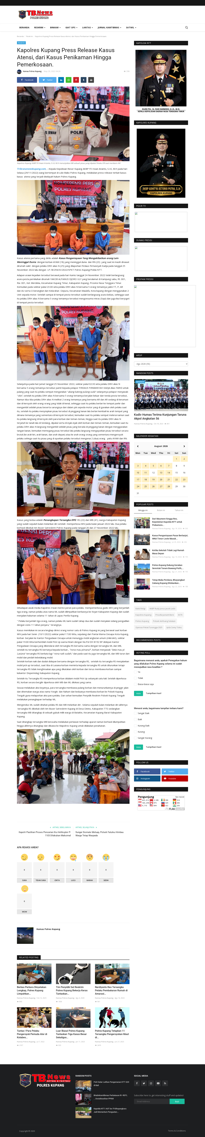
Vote (138, 693)
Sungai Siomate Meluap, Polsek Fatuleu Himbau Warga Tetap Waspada (99, 834)
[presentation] (177, 384)
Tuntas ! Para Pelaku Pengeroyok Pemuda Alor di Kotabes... (32, 1034)
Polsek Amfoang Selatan (164, 621)
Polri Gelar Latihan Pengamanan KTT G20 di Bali (111, 1083)
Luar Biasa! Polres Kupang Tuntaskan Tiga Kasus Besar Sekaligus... (71, 1034)
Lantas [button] (86, 27)
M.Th (180, 614)
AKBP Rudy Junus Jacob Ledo (162, 608)
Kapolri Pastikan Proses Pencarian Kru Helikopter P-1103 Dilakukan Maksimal (45, 834)
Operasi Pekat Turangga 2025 (149, 627)
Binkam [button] (54, 27)
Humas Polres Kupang (32, 71)
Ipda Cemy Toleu (174, 627)
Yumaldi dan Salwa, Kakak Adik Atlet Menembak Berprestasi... (158, 416)
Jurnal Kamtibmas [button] (109, 27)
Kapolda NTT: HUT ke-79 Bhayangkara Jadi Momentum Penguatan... (110, 1110)
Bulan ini (161, 510)
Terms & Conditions (177, 1130)
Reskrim (29, 36)
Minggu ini (143, 510)
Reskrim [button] (39, 27)
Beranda (24, 27)
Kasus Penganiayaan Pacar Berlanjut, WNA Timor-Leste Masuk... (170, 537)
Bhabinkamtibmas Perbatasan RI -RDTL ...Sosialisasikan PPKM (110, 1097)
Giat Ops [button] (70, 27)
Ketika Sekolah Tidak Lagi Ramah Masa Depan (168, 552)
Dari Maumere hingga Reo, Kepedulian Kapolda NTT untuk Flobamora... (167, 522)
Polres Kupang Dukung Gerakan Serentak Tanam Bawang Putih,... (168, 566)
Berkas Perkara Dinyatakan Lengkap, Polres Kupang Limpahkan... (31, 990)
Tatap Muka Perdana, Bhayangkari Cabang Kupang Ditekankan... (168, 581)
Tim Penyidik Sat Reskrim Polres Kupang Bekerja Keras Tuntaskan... (71, 990)
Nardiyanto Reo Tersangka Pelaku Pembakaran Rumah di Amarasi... (111, 990)
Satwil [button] (130, 27)
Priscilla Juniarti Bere (164, 614)
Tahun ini (179, 510)
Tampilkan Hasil (153, 693)
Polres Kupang (142, 621)
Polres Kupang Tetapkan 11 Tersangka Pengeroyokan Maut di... (112, 1034)
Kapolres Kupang (143, 614)
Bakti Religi (140, 608)
